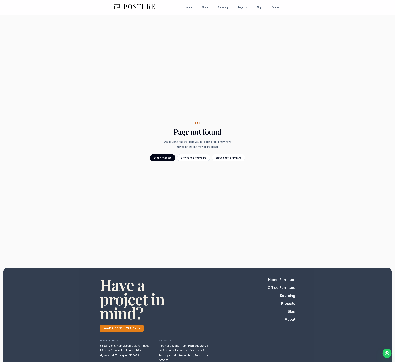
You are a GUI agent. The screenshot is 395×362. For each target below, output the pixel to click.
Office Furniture (281, 287)
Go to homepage (163, 157)
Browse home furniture (193, 157)
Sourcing (223, 7)
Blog (259, 7)
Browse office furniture (228, 157)
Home (189, 7)
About (205, 7)
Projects (242, 7)
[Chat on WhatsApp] (387, 353)
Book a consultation (120, 328)
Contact (275, 7)
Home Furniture (281, 279)
